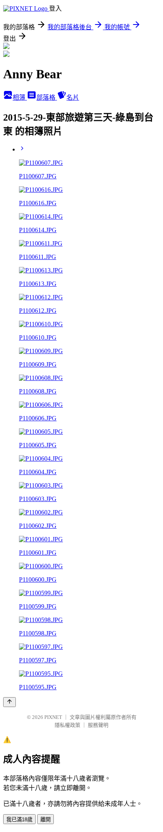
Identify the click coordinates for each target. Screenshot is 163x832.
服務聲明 (98, 725)
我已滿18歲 (19, 820)
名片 (72, 97)
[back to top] (9, 702)
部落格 (46, 97)
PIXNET (53, 717)
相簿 (20, 97)
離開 (45, 820)
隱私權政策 (67, 725)
